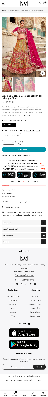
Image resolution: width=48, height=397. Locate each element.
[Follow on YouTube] (35, 283)
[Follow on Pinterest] (31, 283)
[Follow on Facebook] (13, 283)
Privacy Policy (35, 316)
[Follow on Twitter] (17, 283)
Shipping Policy (35, 312)
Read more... (27, 115)
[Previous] (3, 47)
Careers (13, 312)
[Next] (44, 47)
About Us (35, 296)
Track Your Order (13, 296)
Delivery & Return (9, 155)
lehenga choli (10, 190)
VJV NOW (24, 376)
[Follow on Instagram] (22, 283)
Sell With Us (13, 304)
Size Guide (13, 300)
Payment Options (35, 304)
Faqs (12, 308)
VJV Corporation (35, 300)
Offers (13, 316)
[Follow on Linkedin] (26, 283)
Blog (6, 380)
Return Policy (35, 308)
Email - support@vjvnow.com (24, 275)
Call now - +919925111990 (24, 280)
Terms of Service (16, 380)
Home (4, 10)
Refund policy (28, 380)
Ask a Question (24, 155)
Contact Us (39, 380)
